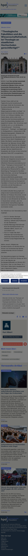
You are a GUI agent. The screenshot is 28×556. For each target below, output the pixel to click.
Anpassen (5, 280)
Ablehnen (14, 280)
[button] (26, 6)
